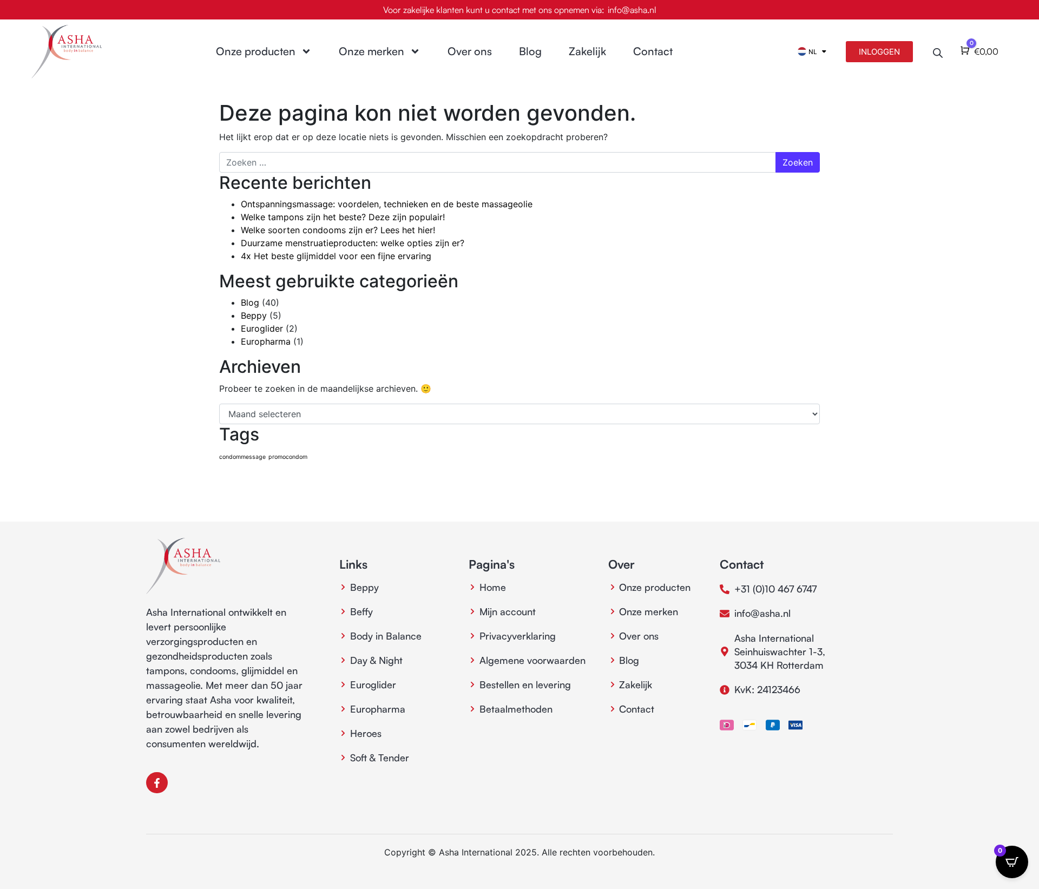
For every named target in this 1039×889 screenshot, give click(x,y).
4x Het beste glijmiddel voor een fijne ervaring (336, 256)
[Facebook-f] (157, 783)
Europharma (266, 341)
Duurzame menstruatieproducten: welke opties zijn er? (352, 243)
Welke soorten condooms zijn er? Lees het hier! (338, 230)
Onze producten (255, 51)
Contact (653, 51)
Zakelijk (587, 51)
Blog (530, 51)
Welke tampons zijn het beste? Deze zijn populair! (343, 217)
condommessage (242, 456)
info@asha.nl (632, 9)
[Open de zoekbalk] (937, 51)
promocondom (287, 456)
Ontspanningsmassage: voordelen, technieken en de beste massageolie (386, 204)
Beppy (254, 315)
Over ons (470, 51)
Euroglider (262, 328)
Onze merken (371, 51)
